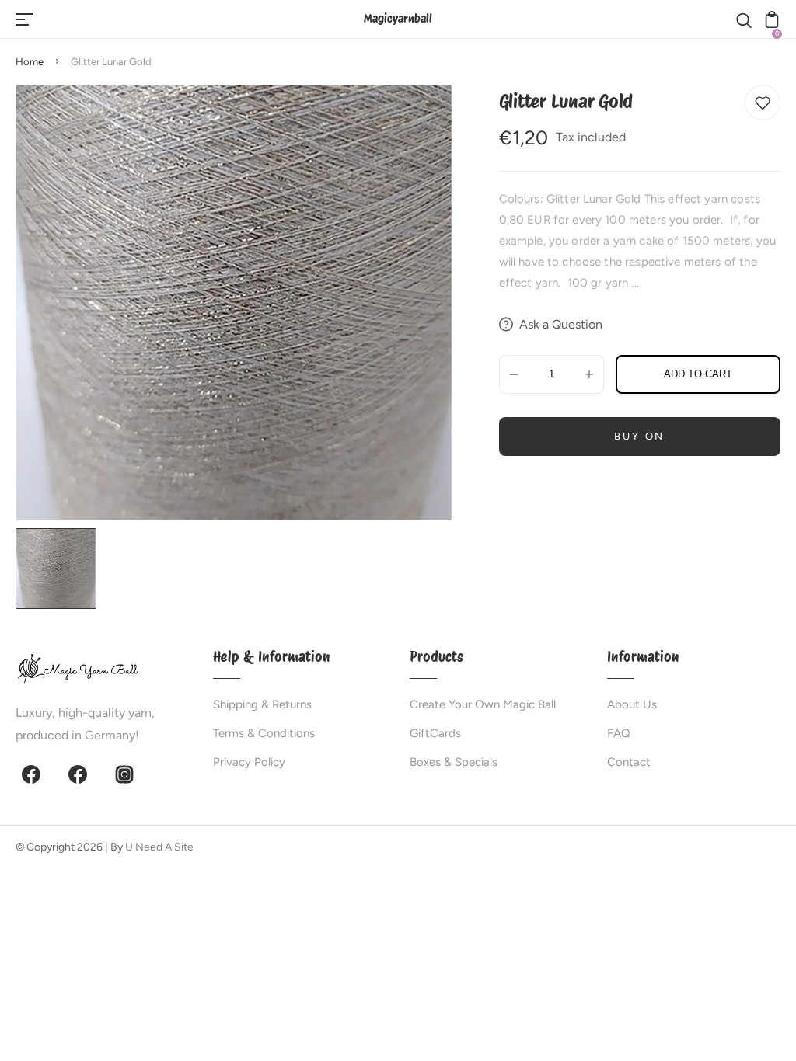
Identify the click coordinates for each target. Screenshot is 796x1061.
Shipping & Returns (262, 704)
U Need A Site (159, 847)
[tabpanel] (60, 568)
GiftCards (435, 733)
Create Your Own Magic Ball (483, 704)
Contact (629, 762)
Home (30, 62)
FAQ (618, 733)
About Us (632, 704)
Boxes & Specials (454, 762)
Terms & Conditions (264, 733)
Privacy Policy (249, 762)
